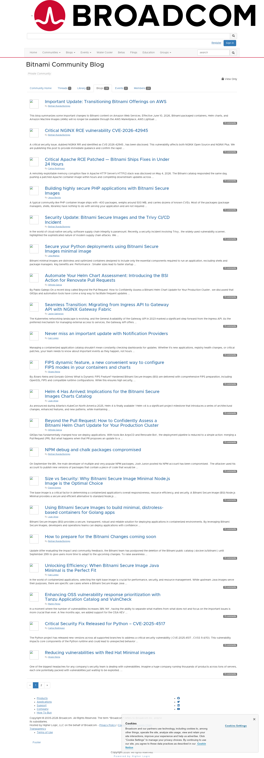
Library (83, 88)
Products (42, 698)
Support (42, 705)
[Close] (254, 719)
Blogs (102, 88)
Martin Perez (54, 604)
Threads (64, 88)
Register (216, 43)
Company (42, 709)
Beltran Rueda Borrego (59, 106)
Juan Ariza (53, 401)
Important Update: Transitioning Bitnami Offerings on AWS (105, 102)
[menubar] (217, 42)
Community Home (41, 88)
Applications (44, 702)
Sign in (230, 43)
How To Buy (44, 713)
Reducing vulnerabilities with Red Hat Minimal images (100, 653)
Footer (37, 742)
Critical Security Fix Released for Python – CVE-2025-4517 (105, 624)
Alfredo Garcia (55, 285)
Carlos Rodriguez (56, 168)
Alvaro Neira (54, 372)
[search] (233, 53)
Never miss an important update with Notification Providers (106, 334)
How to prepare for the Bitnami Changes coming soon (100, 537)
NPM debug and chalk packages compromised (93, 450)
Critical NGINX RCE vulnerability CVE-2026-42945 (96, 131)
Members (142, 88)
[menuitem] (217, 42)
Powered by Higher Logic (132, 756)
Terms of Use (45, 732)
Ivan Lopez (53, 338)
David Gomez (54, 488)
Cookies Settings (236, 725)
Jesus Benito (54, 198)
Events (121, 88)
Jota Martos (53, 256)
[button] (233, 36)
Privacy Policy (107, 725)
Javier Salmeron (56, 314)
